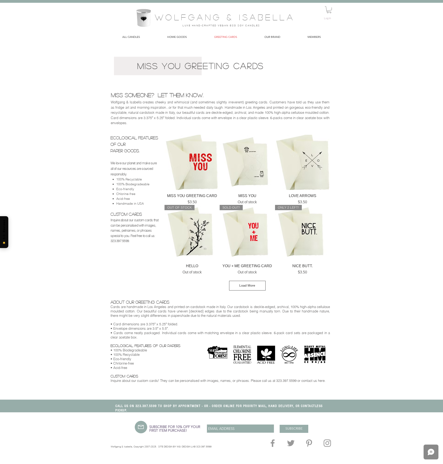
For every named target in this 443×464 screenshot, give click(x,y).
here (321, 380)
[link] (329, 9)
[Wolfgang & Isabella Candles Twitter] (291, 443)
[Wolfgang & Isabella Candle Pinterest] (309, 443)
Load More (247, 285)
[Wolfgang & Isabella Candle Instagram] (327, 443)
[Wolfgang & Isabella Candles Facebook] (273, 443)
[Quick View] (192, 162)
